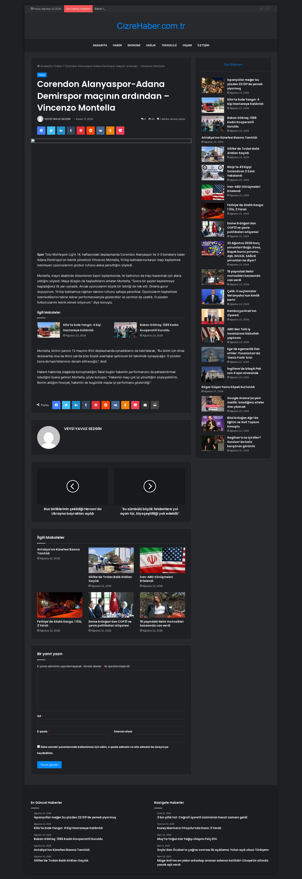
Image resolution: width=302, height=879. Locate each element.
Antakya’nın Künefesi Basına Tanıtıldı (58, 551)
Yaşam (187, 45)
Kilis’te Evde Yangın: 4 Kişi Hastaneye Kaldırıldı (245, 101)
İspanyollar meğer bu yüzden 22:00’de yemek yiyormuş (245, 84)
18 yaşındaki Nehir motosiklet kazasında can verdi (162, 624)
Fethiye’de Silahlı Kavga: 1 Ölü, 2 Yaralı (59, 624)
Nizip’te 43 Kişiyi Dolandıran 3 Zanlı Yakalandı (241, 171)
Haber (117, 45)
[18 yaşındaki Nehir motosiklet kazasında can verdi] (162, 605)
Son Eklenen (233, 64)
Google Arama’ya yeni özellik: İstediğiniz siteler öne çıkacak (245, 402)
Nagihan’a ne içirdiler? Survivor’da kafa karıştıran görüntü (244, 441)
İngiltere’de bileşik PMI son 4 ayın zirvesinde (244, 371)
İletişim (203, 45)
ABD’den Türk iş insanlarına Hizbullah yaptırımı (243, 333)
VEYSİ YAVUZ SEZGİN (57, 118)
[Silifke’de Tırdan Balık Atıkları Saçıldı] (111, 560)
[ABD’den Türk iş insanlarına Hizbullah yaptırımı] (213, 335)
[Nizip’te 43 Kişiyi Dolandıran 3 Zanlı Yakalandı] (213, 172)
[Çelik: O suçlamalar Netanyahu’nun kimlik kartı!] (213, 297)
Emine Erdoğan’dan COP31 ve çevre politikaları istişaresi (110, 624)
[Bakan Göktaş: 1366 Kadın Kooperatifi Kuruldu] (125, 330)
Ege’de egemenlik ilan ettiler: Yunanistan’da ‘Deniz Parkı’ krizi (243, 353)
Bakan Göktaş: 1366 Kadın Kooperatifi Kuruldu (124, 8)
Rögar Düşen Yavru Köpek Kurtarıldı (228, 387)
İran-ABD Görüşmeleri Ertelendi (156, 579)
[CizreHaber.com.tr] (151, 26)
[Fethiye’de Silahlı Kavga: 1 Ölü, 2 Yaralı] (59, 605)
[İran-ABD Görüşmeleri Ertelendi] (162, 560)
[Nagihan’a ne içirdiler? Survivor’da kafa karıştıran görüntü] (213, 443)
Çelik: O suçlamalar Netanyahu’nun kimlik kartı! (243, 295)
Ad (40, 716)
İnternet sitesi (123, 731)
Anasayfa (100, 45)
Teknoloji (169, 45)
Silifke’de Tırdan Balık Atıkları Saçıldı (110, 579)
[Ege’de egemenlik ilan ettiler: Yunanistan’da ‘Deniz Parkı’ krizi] (213, 354)
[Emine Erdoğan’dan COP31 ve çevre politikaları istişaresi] (111, 605)
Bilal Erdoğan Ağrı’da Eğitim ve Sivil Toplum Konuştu (243, 422)
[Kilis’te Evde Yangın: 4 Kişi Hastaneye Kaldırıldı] (48, 330)
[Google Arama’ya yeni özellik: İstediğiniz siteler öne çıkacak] (213, 403)
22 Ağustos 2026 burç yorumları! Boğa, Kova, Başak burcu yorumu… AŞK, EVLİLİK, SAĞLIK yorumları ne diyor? (244, 251)
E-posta (43, 731)
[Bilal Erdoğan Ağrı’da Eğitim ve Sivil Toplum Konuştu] (213, 423)
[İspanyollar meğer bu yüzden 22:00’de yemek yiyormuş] (213, 85)
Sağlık (151, 45)
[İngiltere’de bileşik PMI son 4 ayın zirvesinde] (213, 374)
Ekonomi (134, 45)
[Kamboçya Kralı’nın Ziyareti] (213, 316)
